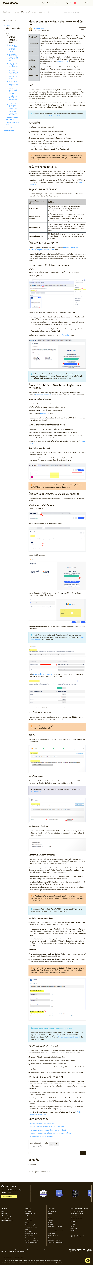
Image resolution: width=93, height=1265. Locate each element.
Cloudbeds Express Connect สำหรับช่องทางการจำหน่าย (48, 1130)
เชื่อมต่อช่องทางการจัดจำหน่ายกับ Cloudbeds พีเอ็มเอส (13, 39)
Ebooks (50, 1218)
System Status (46, 3)
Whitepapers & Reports (55, 1226)
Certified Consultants (76, 1216)
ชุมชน (56, 3)
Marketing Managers (31, 1240)
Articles (50, 1213)
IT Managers (29, 1236)
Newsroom (73, 1228)
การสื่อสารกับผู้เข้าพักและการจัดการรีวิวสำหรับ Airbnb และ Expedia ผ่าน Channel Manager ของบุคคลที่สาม (13, 109)
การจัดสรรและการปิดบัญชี (12, 123)
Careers (72, 1226)
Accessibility (41, 1249)
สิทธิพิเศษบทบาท (62, 61)
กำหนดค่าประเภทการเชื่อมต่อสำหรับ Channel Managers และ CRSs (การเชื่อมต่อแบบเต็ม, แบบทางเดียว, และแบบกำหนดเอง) (13, 95)
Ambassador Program (76, 1213)
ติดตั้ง (49, 12)
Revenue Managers (31, 1238)
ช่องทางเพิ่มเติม (9, 131)
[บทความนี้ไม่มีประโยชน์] (56, 1144)
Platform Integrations (76, 1211)
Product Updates (53, 1236)
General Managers (31, 1233)
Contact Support (65, 3)
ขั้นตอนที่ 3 (43, 414)
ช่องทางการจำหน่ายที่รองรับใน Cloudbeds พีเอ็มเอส (47, 116)
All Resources (52, 1211)
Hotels (27, 1222)
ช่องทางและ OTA (18, 12)
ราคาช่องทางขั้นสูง (37, 792)
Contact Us (73, 1233)
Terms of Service (5, 1249)
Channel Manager (6, 1216)
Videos (50, 1222)
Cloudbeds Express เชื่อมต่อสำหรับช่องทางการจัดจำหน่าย (13, 48)
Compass (50, 1238)
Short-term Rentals (31, 1227)
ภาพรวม (7, 25)
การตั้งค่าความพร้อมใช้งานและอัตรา (12, 118)
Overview (28, 1211)
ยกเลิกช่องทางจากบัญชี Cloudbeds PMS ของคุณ (13, 65)
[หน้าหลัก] (10, 3)
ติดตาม (82, 29)
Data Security (24, 1249)
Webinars (50, 1224)
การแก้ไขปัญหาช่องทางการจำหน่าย (41, 1137)
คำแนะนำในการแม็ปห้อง (13, 77)
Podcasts (50, 1220)
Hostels (27, 1229)
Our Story (73, 1224)
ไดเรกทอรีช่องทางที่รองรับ (43, 395)
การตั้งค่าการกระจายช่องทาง (35, 12)
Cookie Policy (33, 1249)
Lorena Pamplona (39, 28)
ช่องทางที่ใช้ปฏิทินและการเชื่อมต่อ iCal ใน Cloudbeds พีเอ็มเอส (14, 57)
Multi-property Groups (31, 1225)
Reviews (72, 1230)
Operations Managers (31, 1242)
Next (83, 1153)
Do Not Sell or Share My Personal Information (13, 1251)
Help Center (51, 1233)
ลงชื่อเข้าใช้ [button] (87, 3)
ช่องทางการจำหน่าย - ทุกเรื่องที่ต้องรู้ (42, 1123)
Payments (4, 1213)
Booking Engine (6, 1218)
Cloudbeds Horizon (76, 1218)
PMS (2, 1211)
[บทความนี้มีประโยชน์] (51, 1144)
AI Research (29, 1216)
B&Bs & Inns (28, 1231)
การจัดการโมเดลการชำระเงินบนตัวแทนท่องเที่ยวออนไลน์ (13, 83)
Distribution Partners (7, 1220)
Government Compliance (55, 1242)
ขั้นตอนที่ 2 (65, 335)
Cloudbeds (6, 12)
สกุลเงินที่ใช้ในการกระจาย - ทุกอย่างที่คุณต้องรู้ (13, 72)
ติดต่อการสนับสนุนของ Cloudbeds (69, 1037)
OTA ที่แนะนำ (8, 127)
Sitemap (48, 1249)
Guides (50, 1216)
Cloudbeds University (54, 1240)
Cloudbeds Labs (30, 1213)
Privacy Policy (15, 1249)
